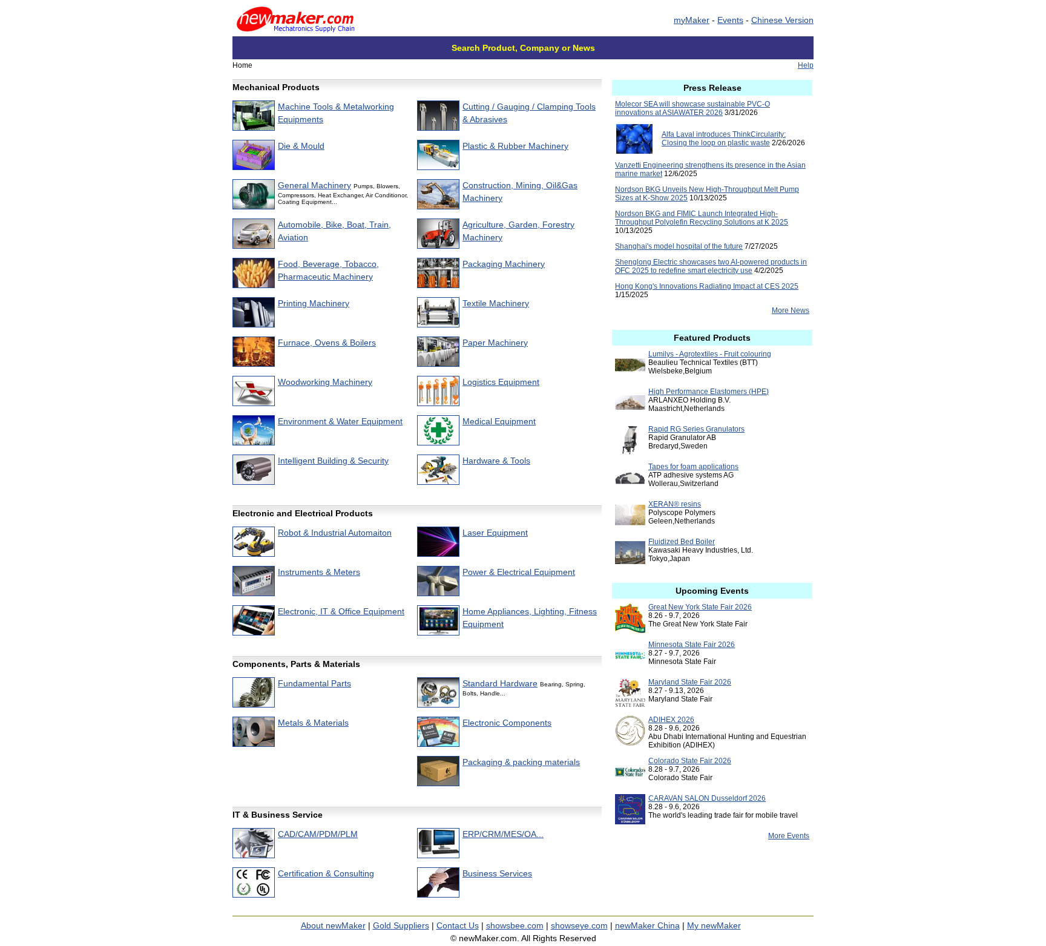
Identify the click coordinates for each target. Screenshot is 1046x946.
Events (730, 20)
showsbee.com (515, 925)
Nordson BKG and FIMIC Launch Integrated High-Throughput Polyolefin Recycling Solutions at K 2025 (701, 217)
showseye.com (579, 925)
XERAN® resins (674, 504)
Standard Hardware (500, 683)
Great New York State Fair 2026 (700, 607)
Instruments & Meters (319, 572)
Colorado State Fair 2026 (689, 761)
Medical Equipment (499, 421)
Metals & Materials (313, 723)
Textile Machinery (495, 303)
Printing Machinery (313, 303)
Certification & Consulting (326, 873)
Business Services (497, 873)
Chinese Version (782, 20)
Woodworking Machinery (325, 382)
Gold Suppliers (401, 925)
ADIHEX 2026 (671, 719)
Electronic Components (506, 723)
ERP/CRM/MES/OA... (503, 834)
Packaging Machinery (503, 264)
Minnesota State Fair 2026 (691, 644)
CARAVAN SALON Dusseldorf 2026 (707, 798)
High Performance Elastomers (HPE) (708, 391)
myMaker (691, 20)
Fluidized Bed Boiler (681, 541)
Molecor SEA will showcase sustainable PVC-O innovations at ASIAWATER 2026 (692, 108)
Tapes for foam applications (693, 466)
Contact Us (457, 925)
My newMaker (714, 925)
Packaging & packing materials (521, 762)
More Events (788, 836)
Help (806, 65)
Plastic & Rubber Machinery (515, 146)
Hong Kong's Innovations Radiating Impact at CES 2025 (706, 286)
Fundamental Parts (314, 683)
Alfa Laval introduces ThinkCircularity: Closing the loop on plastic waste (724, 138)
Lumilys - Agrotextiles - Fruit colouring (709, 354)
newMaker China (647, 925)
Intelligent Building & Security (333, 460)
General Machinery (314, 185)
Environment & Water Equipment (340, 421)
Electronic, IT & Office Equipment (341, 611)
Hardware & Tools (496, 460)
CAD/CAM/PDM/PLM (318, 834)
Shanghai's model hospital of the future (679, 246)
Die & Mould (301, 146)
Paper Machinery (495, 342)
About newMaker (333, 925)
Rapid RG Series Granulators (696, 429)
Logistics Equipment (500, 382)
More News (790, 310)
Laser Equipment (495, 532)
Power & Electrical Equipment (518, 572)
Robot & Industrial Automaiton (335, 532)
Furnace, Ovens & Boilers (327, 342)
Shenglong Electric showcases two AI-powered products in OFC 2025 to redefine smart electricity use (711, 266)
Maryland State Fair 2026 (689, 682)
